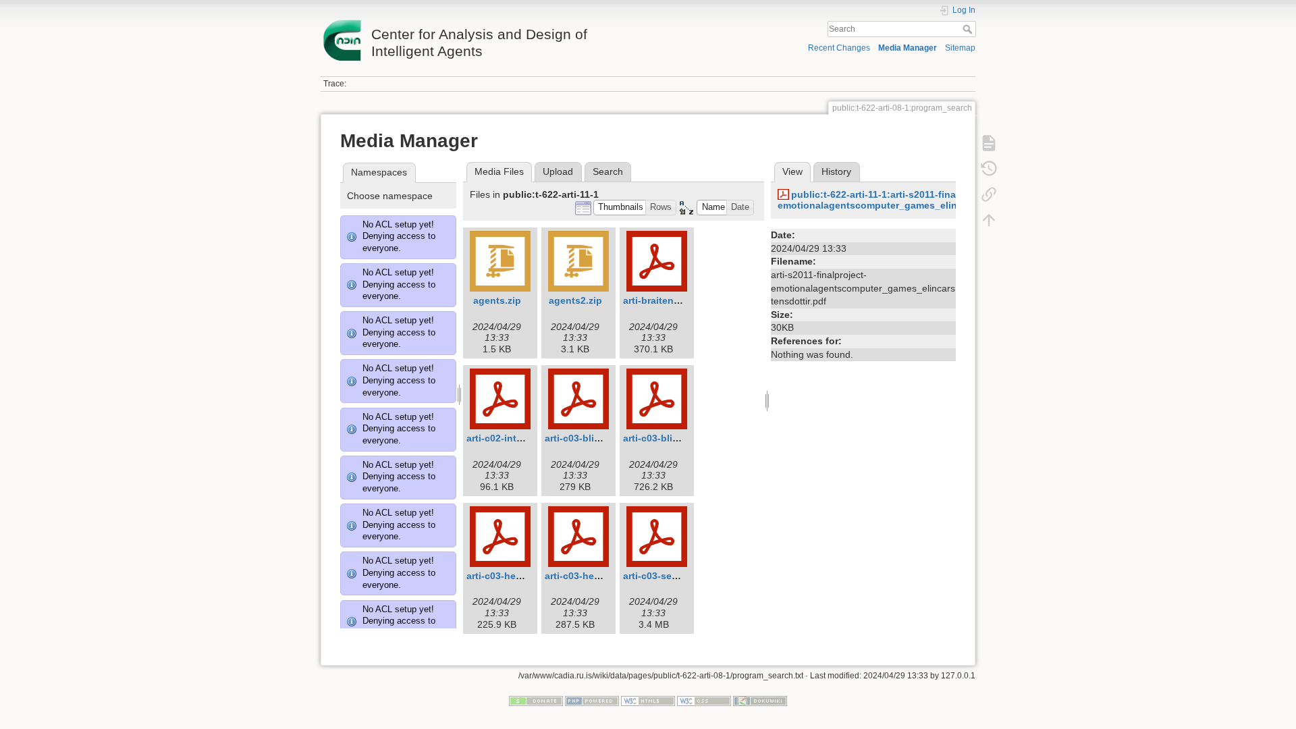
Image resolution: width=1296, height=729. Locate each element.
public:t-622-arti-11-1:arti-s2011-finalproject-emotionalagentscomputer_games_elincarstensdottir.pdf (909, 200)
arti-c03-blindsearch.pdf (600, 438)
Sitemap (960, 48)
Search (969, 29)
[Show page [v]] (988, 143)
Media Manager (907, 48)
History (836, 171)
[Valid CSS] (704, 700)
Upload (558, 171)
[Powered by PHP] (592, 700)
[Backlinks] (988, 194)
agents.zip (497, 300)
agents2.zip (575, 300)
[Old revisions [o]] (988, 169)
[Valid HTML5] (648, 700)
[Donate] (536, 700)
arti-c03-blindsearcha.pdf (681, 438)
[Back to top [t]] (988, 220)
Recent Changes (839, 48)
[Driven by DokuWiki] (760, 700)
